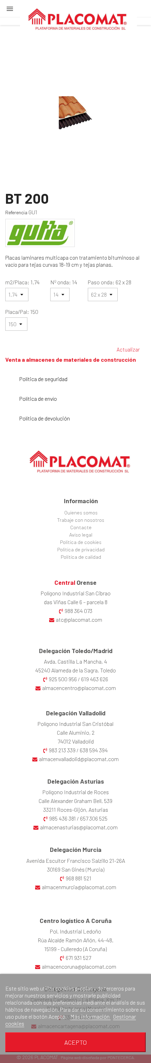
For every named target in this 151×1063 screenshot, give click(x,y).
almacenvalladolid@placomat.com (79, 758)
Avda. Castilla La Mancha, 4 (75, 661)
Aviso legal (80, 535)
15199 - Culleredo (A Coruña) (75, 948)
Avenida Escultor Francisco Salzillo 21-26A (75, 860)
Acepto (75, 1042)
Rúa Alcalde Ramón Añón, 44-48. (75, 940)
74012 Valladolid (76, 741)
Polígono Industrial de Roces (75, 792)
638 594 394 (94, 750)
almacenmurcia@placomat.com (79, 887)
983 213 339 (62, 750)
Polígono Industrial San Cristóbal (75, 723)
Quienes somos (81, 512)
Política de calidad (81, 557)
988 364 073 (78, 610)
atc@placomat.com (79, 619)
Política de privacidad (81, 549)
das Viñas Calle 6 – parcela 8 (75, 602)
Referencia (16, 212)
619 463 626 (94, 679)
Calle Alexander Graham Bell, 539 (75, 800)
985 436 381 (62, 818)
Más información (90, 1016)
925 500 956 (63, 679)
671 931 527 (78, 957)
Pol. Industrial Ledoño (75, 931)
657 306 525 (93, 818)
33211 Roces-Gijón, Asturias (75, 809)
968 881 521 (78, 878)
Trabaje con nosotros (80, 520)
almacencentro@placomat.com (79, 687)
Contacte (81, 527)
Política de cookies (80, 542)
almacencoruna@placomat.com (79, 966)
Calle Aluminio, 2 (75, 732)
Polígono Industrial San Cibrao (76, 593)
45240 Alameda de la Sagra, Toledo (75, 670)
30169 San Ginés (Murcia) (75, 869)
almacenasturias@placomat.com (79, 827)
